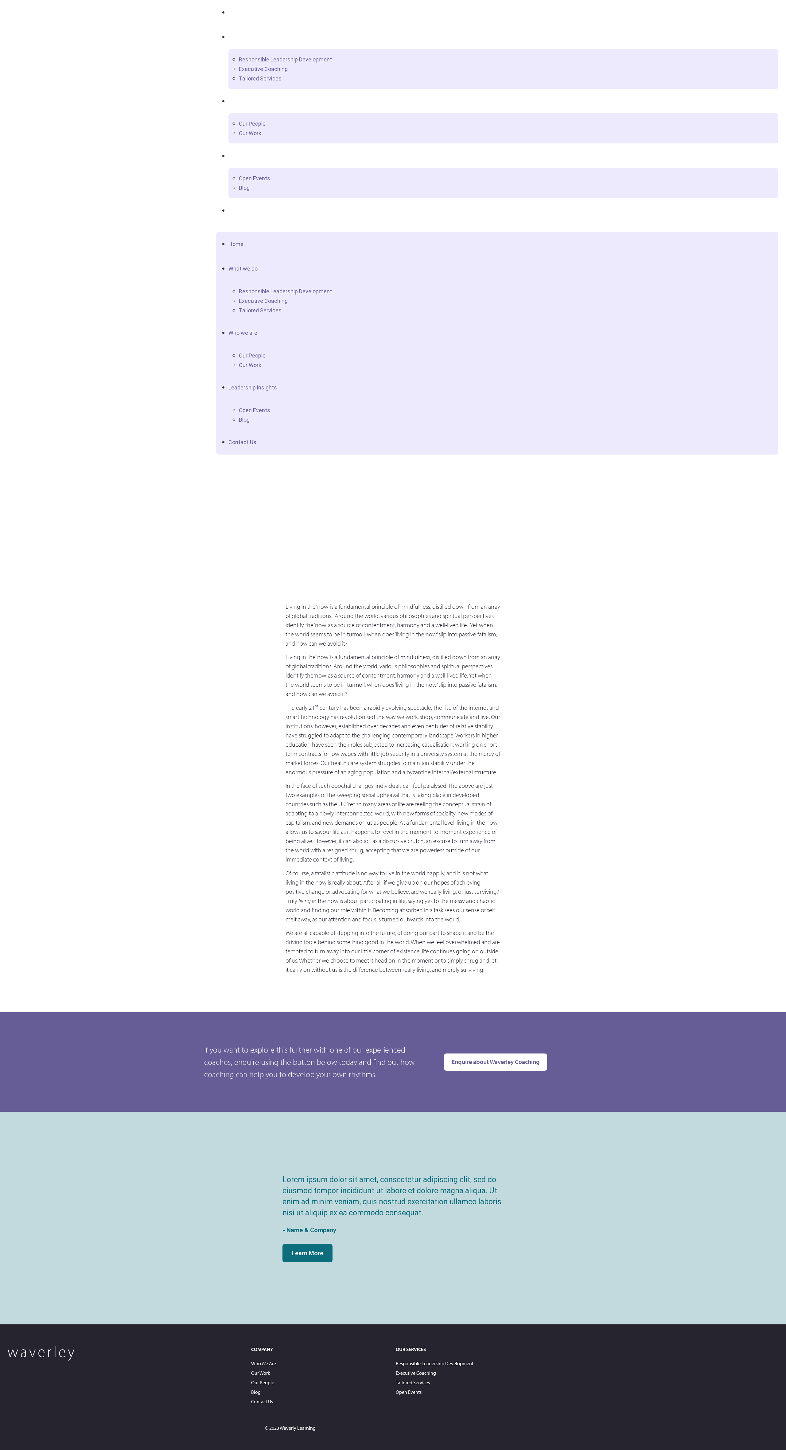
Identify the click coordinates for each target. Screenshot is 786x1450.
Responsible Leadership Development (285, 59)
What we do (243, 37)
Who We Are (263, 1363)
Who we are (243, 101)
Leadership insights (253, 155)
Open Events (254, 178)
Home (236, 12)
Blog (244, 188)
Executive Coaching (263, 69)
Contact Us (242, 210)
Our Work (250, 133)
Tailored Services (260, 78)
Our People (252, 123)
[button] (497, 227)
